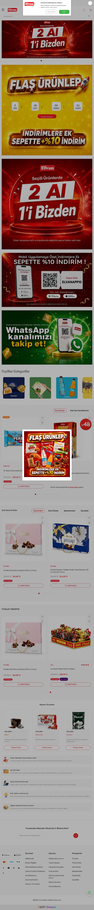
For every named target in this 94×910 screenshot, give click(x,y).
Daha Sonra (51, 12)
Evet (64, 12)
